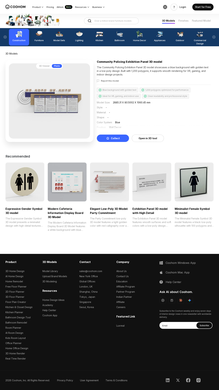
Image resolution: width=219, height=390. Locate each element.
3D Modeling (49, 281)
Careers (120, 307)
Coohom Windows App (181, 263)
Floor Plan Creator (15, 302)
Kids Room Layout (15, 338)
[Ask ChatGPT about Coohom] (162, 300)
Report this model (110, 81)
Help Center (49, 310)
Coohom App (49, 315)
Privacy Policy (65, 380)
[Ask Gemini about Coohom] (189, 300)
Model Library (50, 271)
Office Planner (13, 343)
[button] (38, 7)
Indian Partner (124, 296)
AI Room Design (14, 332)
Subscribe (204, 325)
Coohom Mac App (178, 272)
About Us (121, 271)
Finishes (183, 20)
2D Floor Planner (14, 291)
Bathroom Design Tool (18, 317)
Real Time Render (15, 358)
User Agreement (89, 380)
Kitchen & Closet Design (19, 307)
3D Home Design (14, 271)
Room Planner (13, 327)
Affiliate (120, 302)
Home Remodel (14, 281)
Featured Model (201, 20)
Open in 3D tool (148, 138)
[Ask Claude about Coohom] (180, 300)
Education (121, 281)
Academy (47, 305)
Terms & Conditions (116, 380)
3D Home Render (15, 353)
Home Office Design (16, 348)
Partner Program (125, 291)
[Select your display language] (165, 7)
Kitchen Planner (14, 312)
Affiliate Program (125, 286)
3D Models (168, 20)
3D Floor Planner (14, 296)
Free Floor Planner (16, 286)
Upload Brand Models (54, 276)
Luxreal (120, 325)
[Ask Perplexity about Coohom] (171, 300)
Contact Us (122, 276)
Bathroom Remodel (16, 322)
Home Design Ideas (53, 299)
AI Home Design (14, 276)
